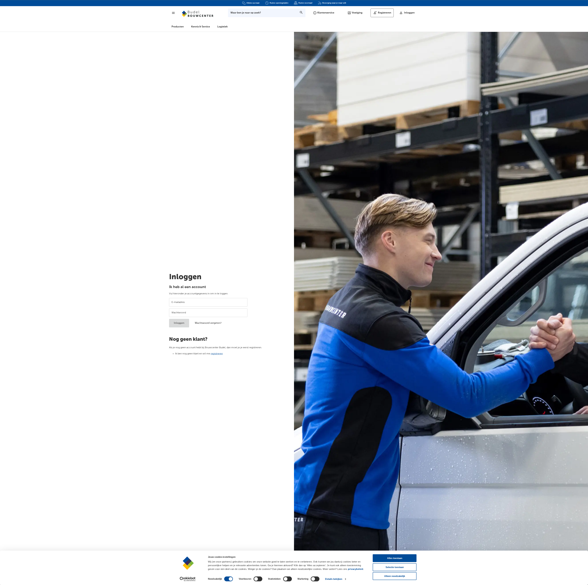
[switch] (258, 578)
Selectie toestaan (395, 567)
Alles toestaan (394, 558)
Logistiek (222, 27)
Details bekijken (333, 579)
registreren (217, 354)
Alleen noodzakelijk (394, 576)
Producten (178, 27)
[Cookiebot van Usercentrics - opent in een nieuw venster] (187, 579)
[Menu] (173, 13)
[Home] (197, 14)
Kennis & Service (200, 27)
